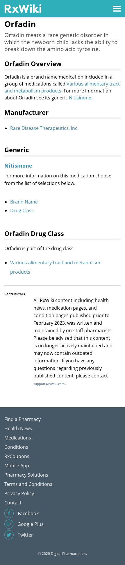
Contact (13, 502)
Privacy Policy (19, 493)
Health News (18, 428)
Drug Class (22, 210)
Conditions (16, 447)
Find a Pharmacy (22, 419)
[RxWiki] (22, 8)
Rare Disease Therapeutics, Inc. (44, 128)
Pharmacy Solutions (26, 475)
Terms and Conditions (28, 484)
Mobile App (16, 465)
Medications (17, 438)
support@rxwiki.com (49, 383)
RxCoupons (16, 456)
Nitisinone (80, 98)
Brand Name (24, 202)
